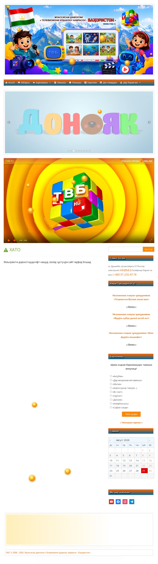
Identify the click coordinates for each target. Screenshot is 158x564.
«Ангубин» (117, 376)
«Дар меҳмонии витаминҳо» (127, 380)
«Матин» (117, 384)
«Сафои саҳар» (120, 407)
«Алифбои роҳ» (120, 403)
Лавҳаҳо (61, 82)
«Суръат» (117, 395)
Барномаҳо (42, 82)
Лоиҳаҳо (76, 82)
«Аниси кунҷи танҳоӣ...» (124, 388)
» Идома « (131, 307)
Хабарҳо (25, 82)
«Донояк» (117, 399)
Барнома (92, 82)
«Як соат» (117, 391)
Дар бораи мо (130, 82)
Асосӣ (11, 82)
